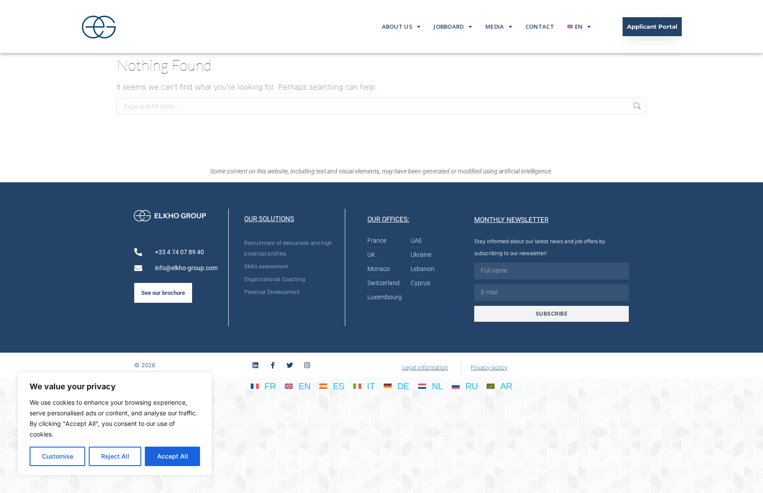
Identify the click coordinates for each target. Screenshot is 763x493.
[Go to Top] (750, 480)
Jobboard (449, 26)
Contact (539, 26)
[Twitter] (290, 365)
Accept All (172, 456)
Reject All (115, 456)
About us (397, 26)
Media (494, 26)
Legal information (425, 367)
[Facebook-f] (272, 365)
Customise (57, 456)
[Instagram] (307, 365)
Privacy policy (489, 367)
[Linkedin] (255, 365)
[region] (115, 423)
